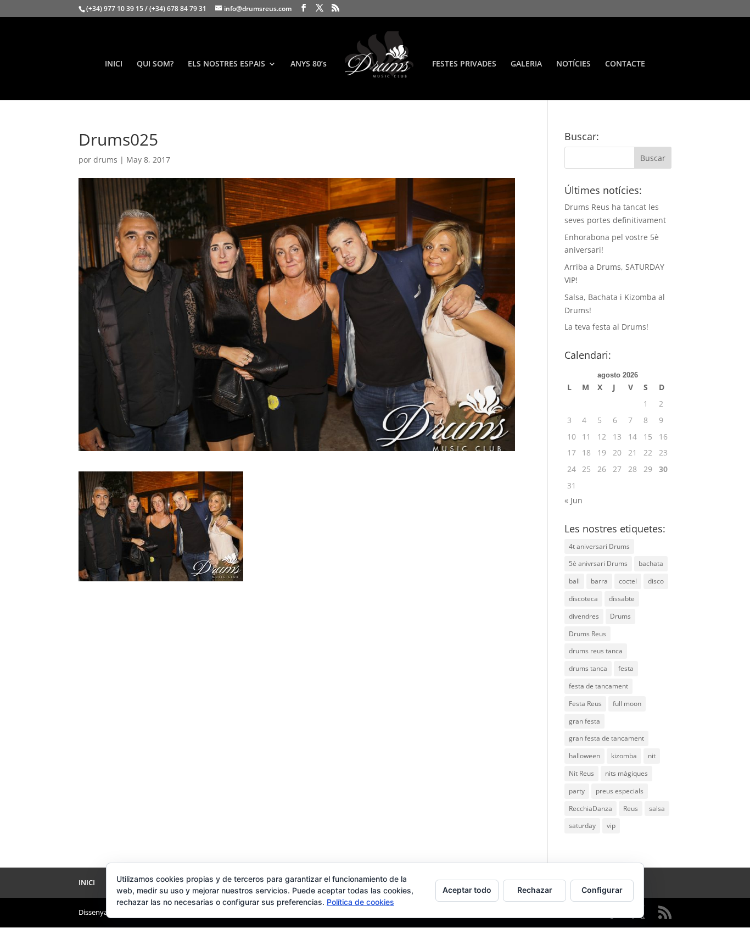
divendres (584, 616)
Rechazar (534, 889)
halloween (584, 755)
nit (652, 755)
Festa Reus (585, 703)
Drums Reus (587, 633)
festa (626, 668)
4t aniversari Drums (599, 546)
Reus (630, 808)
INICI (113, 64)
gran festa (584, 721)
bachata (651, 563)
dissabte (622, 598)
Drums (620, 616)
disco (656, 581)
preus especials (619, 791)
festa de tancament (598, 686)
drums (105, 159)
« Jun (573, 500)
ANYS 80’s (308, 64)
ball (574, 581)
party (577, 791)
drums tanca (588, 668)
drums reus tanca (596, 650)
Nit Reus (581, 773)
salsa (657, 808)
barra (599, 581)
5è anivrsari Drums (598, 563)
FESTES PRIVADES (464, 64)
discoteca (583, 598)
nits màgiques (626, 773)
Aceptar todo (467, 889)
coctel (628, 581)
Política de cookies (360, 902)
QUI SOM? (155, 64)
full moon (627, 703)
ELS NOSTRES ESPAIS (226, 64)
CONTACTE (625, 64)
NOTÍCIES (573, 64)
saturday (582, 825)
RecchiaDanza (590, 808)
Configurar (602, 889)
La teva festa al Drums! (606, 326)
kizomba (624, 755)
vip (611, 825)
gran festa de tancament (606, 738)
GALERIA (526, 64)
